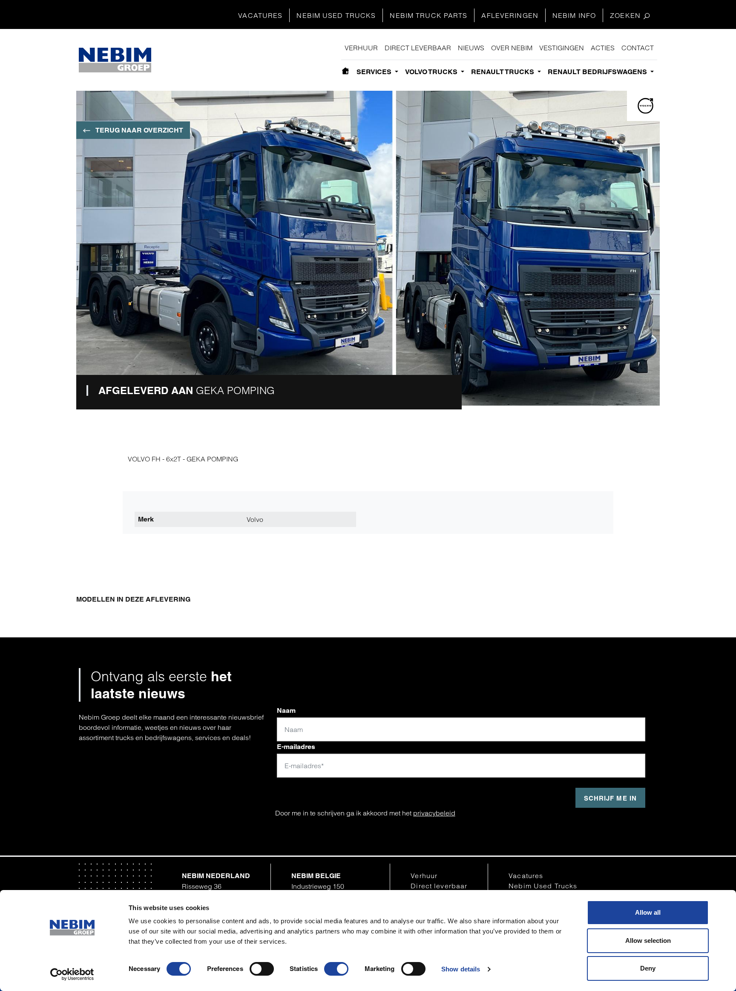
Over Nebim (511, 47)
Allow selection (648, 940)
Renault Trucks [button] (503, 72)
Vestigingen (561, 47)
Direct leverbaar (418, 47)
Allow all (648, 912)
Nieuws (471, 47)
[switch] (262, 969)
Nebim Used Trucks (336, 15)
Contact (637, 47)
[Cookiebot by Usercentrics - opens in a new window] (72, 974)
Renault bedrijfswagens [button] (598, 72)
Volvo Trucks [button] (432, 72)
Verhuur (361, 47)
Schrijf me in (610, 798)
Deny (648, 968)
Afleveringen (509, 15)
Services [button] (374, 72)
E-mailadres (296, 747)
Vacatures (260, 15)
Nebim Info (574, 15)
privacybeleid (434, 813)
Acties (603, 47)
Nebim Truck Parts (428, 15)
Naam (286, 710)
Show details (460, 969)
